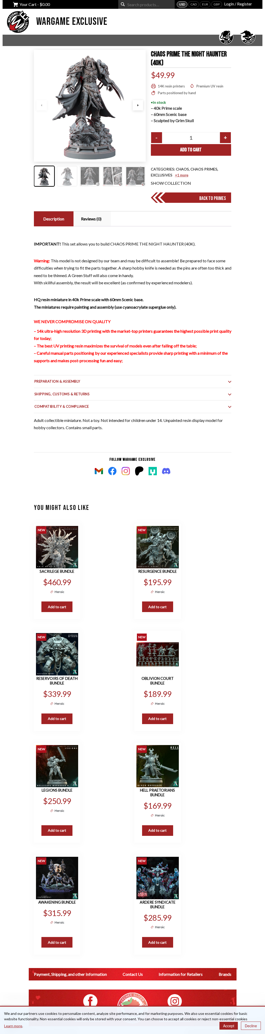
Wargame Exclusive (71, 22)
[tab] (53, 218)
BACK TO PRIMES (212, 198)
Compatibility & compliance (61, 406)
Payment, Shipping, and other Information (70, 974)
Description (53, 218)
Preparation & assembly (57, 381)
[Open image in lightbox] (90, 106)
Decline (251, 1025)
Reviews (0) (91, 218)
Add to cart (191, 150)
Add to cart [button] (57, 607)
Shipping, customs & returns (62, 394)
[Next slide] (138, 105)
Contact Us (133, 974)
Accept (228, 1025)
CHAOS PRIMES (203, 169)
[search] (123, 4)
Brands (225, 974)
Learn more (13, 1026)
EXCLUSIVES (161, 175)
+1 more (181, 175)
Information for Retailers (181, 974)
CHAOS (182, 169)
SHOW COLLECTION (171, 183)
